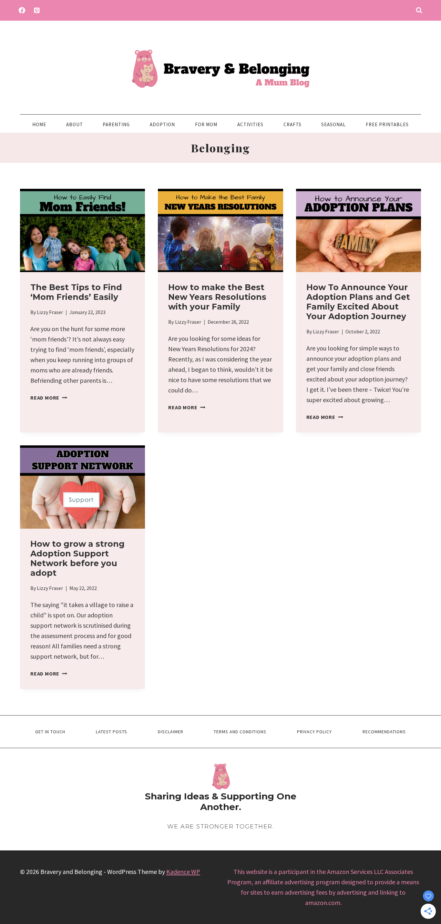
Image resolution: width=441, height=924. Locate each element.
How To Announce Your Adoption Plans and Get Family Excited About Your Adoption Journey (358, 301)
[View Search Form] (419, 10)
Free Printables (387, 124)
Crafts (292, 124)
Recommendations (384, 732)
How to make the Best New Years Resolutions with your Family (217, 296)
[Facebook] (21, 10)
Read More (48, 397)
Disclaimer (170, 732)
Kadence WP (183, 872)
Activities (250, 124)
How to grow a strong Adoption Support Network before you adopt (77, 558)
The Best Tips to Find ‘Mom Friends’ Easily (76, 292)
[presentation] (82, 230)
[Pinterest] (36, 10)
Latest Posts (111, 732)
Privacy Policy (314, 732)
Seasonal (333, 124)
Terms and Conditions (240, 732)
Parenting (116, 124)
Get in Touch (50, 732)
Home (39, 124)
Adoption (162, 124)
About (74, 124)
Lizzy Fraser (50, 312)
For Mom (206, 124)
